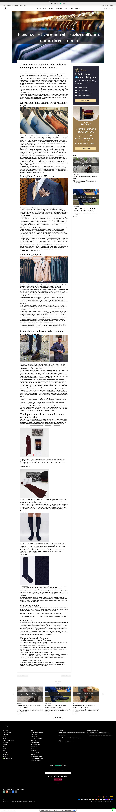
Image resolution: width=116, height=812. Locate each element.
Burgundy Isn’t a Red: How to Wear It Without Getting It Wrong (83, 706)
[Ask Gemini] (13, 792)
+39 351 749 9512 (22, 5)
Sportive (4, 750)
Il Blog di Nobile (34, 734)
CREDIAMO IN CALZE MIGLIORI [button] (92, 730)
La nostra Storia (34, 736)
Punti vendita (33, 750)
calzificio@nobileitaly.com (8, 5)
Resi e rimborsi (34, 746)
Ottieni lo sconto (58, 779)
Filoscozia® (33, 740)
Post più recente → (66, 675)
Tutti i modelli (5, 734)
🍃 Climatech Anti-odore (8, 758)
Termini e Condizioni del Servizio (29, 801)
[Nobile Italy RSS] (98, 154)
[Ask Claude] (7, 792)
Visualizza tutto (58, 717)
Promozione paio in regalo (36, 756)
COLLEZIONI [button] (5, 730)
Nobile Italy (6, 801)
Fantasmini (5, 752)
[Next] (103, 694)
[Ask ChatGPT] (4, 792)
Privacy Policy (19, 801)
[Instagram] (8, 799)
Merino (4, 746)
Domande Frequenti (35, 742)
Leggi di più (75, 184)
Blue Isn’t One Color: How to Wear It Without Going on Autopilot (55, 706)
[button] (39, 8)
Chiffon (4, 748)
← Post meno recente (23, 675)
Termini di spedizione (35, 744)
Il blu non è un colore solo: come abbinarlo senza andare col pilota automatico (85, 209)
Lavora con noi (34, 754)
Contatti (32, 748)
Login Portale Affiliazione (36, 760)
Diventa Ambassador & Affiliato (37, 758)
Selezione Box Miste (7, 732)
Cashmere (5, 744)
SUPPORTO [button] (61, 730)
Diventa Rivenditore (35, 752)
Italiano (111, 5)
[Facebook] (3, 799)
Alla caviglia (5, 754)
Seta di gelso (5, 742)
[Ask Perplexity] (10, 792)
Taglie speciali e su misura (8, 740)
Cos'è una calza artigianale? (36, 738)
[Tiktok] (6, 799)
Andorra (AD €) (104, 5)
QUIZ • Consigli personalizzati (37, 732)
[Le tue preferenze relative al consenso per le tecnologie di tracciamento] (114, 810)
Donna (4, 756)
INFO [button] (32, 730)
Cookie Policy (13, 801)
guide (22, 668)
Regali (4, 738)
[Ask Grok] (16, 792)
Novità (4, 736)
